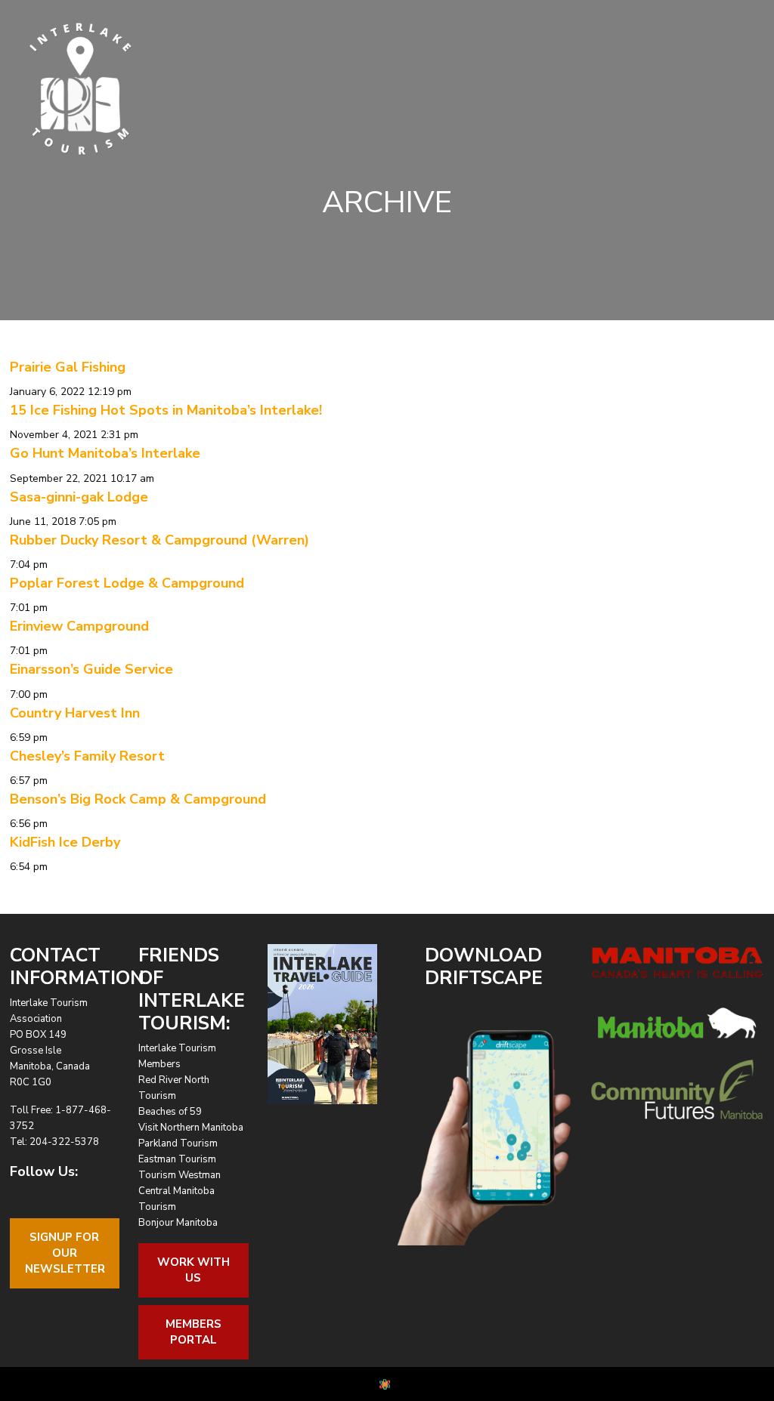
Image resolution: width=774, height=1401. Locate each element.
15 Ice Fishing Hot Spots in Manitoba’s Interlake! (166, 410)
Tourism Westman (179, 1175)
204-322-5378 (64, 1142)
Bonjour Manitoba (178, 1223)
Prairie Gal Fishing (67, 367)
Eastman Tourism (177, 1159)
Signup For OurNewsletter (65, 1253)
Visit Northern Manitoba (190, 1127)
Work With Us (193, 1269)
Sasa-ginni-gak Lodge (79, 497)
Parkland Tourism (178, 1143)
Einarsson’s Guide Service (91, 669)
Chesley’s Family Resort (87, 756)
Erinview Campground (79, 626)
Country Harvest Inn (75, 713)
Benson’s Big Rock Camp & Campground (138, 799)
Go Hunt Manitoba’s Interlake (105, 453)
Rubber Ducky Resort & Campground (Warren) (159, 540)
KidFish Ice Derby (65, 842)
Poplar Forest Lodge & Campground (127, 583)
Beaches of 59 (170, 1112)
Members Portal (193, 1331)
